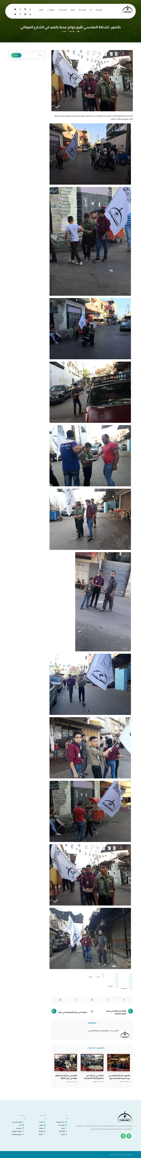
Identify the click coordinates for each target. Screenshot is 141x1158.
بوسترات (18, 1128)
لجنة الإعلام (124, 988)
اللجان (63, 1128)
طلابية (41, 1131)
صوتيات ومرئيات (16, 1131)
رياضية (41, 1128)
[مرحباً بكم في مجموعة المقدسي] (127, 9)
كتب (20, 1125)
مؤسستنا (62, 1125)
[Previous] (59, 1048)
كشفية (90, 977)
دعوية (41, 1125)
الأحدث (97, 977)
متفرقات (121, 1081)
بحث (16, 55)
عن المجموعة (60, 1122)
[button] (30, 9)
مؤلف (93, 1023)
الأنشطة (62, 1131)
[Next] (56, 1048)
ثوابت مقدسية (16, 1122)
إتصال (63, 1134)
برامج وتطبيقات (16, 1134)
